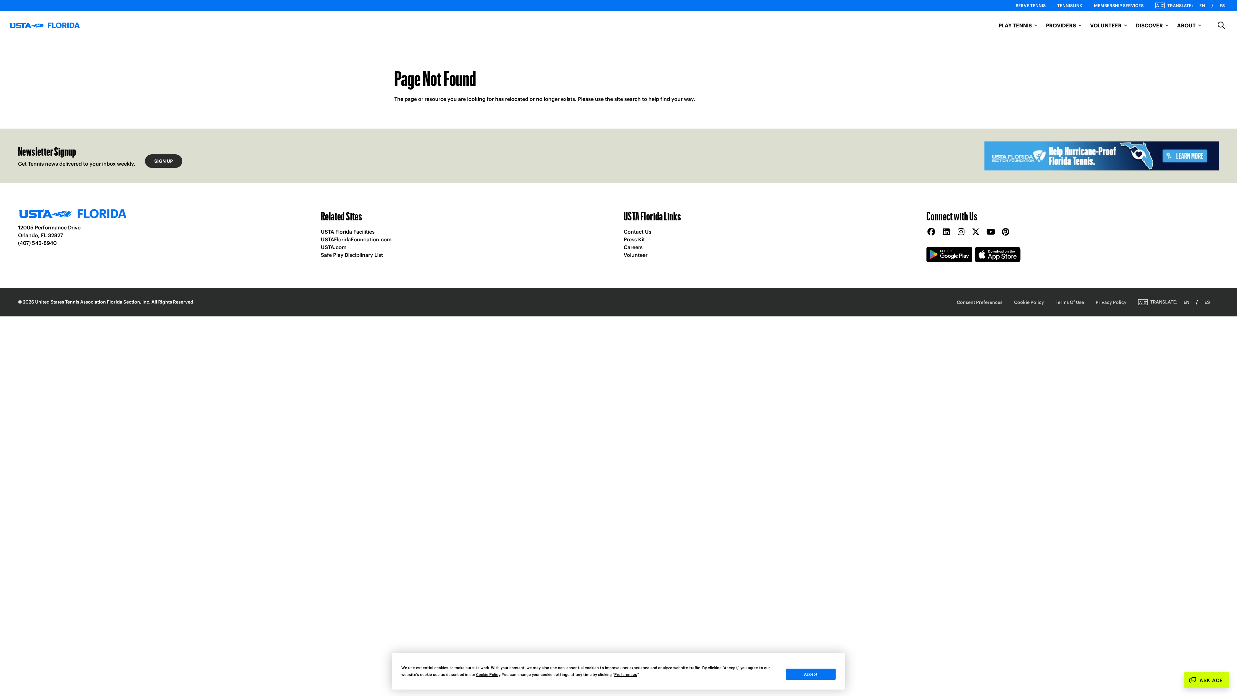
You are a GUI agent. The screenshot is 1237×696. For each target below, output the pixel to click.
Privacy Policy (1111, 302)
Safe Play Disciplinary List (352, 255)
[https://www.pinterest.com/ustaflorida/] (1005, 232)
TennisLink (1069, 5)
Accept (811, 674)
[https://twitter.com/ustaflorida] (976, 232)
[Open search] (1221, 25)
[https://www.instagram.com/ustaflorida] (961, 232)
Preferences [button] (625, 674)
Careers (633, 247)
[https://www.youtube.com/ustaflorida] (990, 232)
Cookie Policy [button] (488, 674)
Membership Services (1119, 5)
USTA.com (334, 247)
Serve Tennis (1031, 5)
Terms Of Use (1070, 302)
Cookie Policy (1029, 302)
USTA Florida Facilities (348, 231)
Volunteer (635, 255)
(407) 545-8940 (37, 243)
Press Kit (634, 239)
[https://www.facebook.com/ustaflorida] (931, 232)
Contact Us (637, 231)
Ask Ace (1211, 680)
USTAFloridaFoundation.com (356, 239)
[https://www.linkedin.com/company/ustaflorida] (946, 232)
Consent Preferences (979, 302)
